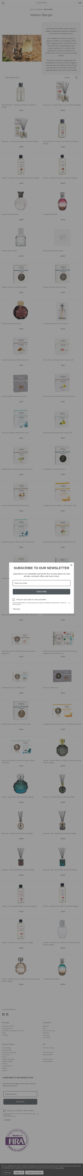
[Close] (71, 565)
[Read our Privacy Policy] (69, 603)
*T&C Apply (16, 609)
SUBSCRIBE (41, 592)
